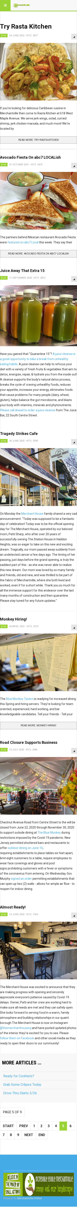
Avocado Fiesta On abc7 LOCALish (30, 157)
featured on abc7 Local (22, 242)
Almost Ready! (13, 907)
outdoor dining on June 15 (25, 848)
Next (28, 1135)
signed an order (21, 878)
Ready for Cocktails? (18, 1076)
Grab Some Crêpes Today (22, 1085)
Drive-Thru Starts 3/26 (20, 1093)
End (41, 1135)
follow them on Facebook (17, 1038)
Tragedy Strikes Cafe (19, 433)
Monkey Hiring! (13, 619)
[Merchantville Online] (21, 5)
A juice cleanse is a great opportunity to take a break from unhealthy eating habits (38, 359)
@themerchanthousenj (15, 1028)
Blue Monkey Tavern (20, 699)
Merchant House (32, 513)
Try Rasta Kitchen (26, 26)
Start (8, 1126)
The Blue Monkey (49, 832)
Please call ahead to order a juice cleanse (27, 410)
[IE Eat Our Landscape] (38, 1184)
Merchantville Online (29, 1198)
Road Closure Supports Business (28, 742)
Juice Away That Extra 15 (22, 270)
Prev (23, 1126)
